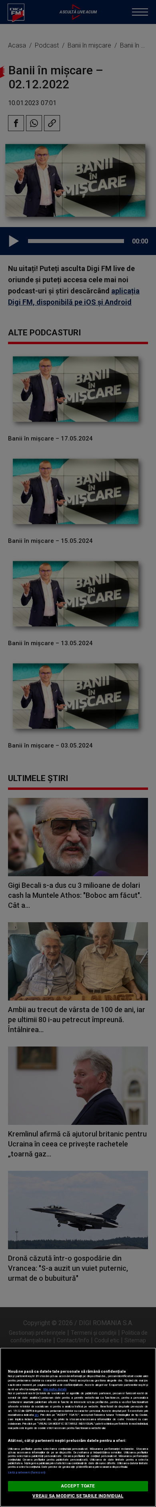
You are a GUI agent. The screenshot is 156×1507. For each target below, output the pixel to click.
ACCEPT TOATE (78, 1486)
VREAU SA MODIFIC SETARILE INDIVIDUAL (77, 1496)
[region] (78, 1427)
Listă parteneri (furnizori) (26, 1472)
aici (36, 1415)
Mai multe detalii (54, 1389)
